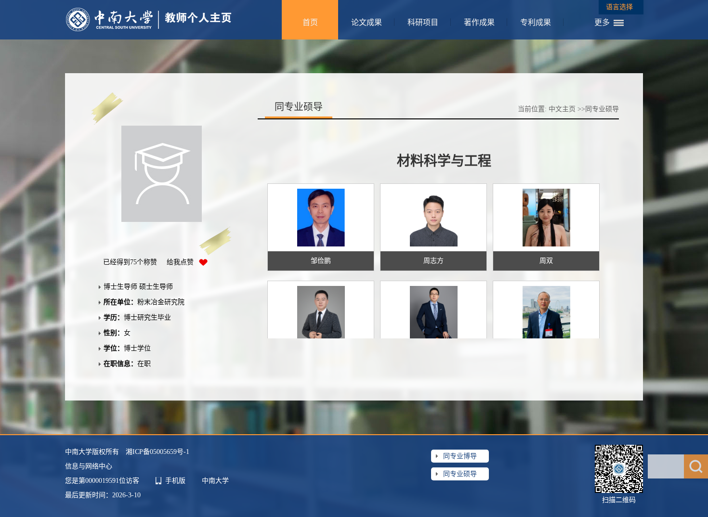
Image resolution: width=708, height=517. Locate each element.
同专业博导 (460, 456)
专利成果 (535, 22)
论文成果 (366, 22)
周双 (546, 260)
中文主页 (562, 109)
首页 (310, 22)
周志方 (433, 260)
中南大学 (215, 480)
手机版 (175, 480)
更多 (602, 22)
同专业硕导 (460, 474)
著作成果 (479, 22)
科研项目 (422, 22)
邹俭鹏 (321, 260)
